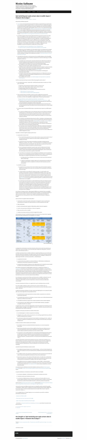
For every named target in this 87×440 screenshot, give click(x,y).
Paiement (29, 11)
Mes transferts (36, 120)
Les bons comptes (47, 120)
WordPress (63, 438)
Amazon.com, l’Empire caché (21, 395)
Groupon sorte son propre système (28, 368)
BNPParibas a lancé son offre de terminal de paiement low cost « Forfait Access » (33, 100)
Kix (41, 120)
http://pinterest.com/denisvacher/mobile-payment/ (30, 92)
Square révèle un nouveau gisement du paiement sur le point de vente (34, 33)
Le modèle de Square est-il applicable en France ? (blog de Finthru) (31, 46)
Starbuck (29, 363)
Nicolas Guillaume (24, 3)
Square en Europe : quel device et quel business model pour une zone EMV (32, 47)
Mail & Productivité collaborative (43, 11)
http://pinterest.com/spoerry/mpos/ (27, 91)
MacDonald (35, 363)
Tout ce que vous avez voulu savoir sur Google (24, 398)
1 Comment (34, 19)
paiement (22, 406)
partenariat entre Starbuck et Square (28, 382)
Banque (33, 11)
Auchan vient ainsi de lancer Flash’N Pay (42, 368)
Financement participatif (21, 11)
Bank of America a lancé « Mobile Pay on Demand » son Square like (31, 98)
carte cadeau (38, 69)
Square (18, 23)
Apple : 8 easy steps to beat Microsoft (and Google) (25, 400)
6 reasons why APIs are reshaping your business (30, 403)
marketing (18, 406)
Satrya (70, 438)
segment (25, 406)
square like (29, 406)
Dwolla (22, 177)
